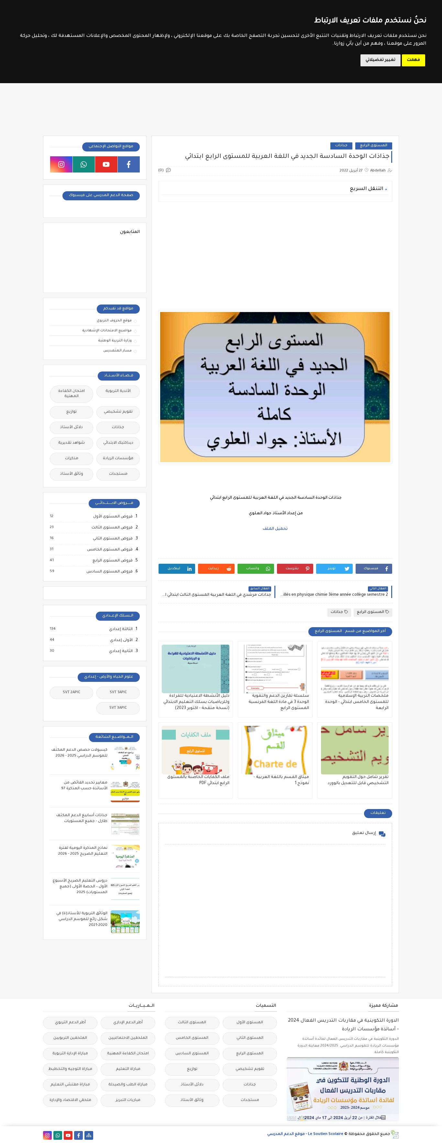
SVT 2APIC (71, 693)
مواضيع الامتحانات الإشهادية (107, 331)
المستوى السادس (192, 1054)
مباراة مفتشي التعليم (70, 1085)
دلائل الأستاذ (71, 428)
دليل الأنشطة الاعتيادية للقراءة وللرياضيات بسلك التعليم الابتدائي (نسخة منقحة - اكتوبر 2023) (196, 702)
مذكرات (71, 459)
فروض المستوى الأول (113, 517)
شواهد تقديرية (71, 443)
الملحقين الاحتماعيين (128, 1038)
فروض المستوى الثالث (112, 528)
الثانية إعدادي (120, 651)
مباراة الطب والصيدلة (128, 1085)
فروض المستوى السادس (109, 572)
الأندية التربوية (118, 391)
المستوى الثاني (250, 1038)
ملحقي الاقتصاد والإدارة (70, 1100)
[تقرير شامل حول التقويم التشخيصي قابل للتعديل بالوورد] (355, 750)
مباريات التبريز (128, 1100)
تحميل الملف (275, 529)
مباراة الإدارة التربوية (70, 1054)
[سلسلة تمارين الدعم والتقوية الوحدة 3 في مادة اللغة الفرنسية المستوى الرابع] (275, 669)
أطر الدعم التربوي (70, 1023)
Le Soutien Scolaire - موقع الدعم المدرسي (305, 1134)
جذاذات (341, 146)
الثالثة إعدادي (120, 629)
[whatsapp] (84, 164)
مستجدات (118, 474)
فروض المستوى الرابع (112, 561)
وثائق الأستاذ (71, 474)
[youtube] (106, 164)
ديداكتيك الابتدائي (118, 443)
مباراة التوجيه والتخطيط (70, 1069)
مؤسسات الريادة (118, 459)
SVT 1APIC (118, 693)
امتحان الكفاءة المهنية (71, 394)
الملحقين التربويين (70, 1038)
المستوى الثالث (192, 1023)
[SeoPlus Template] (394, 1134)
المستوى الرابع (373, 146)
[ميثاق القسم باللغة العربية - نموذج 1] (275, 750)
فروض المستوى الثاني (112, 539)
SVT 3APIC (118, 708)
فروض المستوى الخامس (109, 550)
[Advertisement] (275, 252)
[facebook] (129, 164)
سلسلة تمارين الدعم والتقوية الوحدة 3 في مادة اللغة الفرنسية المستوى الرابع (279, 702)
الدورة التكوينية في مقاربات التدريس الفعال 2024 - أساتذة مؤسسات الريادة (343, 1025)
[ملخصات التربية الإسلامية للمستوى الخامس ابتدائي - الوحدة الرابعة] (355, 669)
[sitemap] (88, 1135)
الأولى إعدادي (121, 640)
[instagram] (61, 164)
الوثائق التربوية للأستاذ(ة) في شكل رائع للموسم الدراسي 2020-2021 (81, 919)
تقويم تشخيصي (118, 412)
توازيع (71, 412)
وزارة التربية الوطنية (115, 341)
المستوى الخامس (192, 1038)
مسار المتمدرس (117, 351)
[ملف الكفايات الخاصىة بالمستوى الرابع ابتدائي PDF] (195, 750)
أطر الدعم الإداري (128, 1023)
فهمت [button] (413, 60)
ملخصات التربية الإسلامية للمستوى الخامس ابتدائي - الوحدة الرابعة (357, 702)
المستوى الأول (250, 1023)
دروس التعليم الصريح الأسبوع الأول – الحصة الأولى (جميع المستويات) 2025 (80, 887)
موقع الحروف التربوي (114, 321)
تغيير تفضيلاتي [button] (380, 60)
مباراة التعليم (128, 1069)
